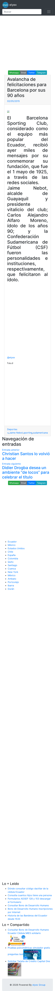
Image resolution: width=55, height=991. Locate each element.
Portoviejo (13, 582)
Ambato (12, 578)
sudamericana (40, 432)
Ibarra (11, 585)
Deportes (12, 429)
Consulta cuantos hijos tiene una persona (30, 895)
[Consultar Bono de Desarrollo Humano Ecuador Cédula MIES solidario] (17, 940)
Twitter (31, 72)
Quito (11, 561)
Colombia (13, 558)
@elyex (11, 357)
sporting (27, 432)
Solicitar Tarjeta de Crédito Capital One (29, 961)
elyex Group (38, 984)
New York (13, 572)
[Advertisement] (27, 43)
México (12, 545)
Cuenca (12, 568)
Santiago (12, 565)
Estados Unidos (16, 548)
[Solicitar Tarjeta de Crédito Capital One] (14, 969)
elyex (13, 4)
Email (23, 72)
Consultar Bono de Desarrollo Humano (28, 905)
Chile (10, 551)
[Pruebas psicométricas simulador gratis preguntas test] (32, 954)
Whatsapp (14, 72)
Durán (11, 588)
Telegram (41, 72)
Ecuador (12, 541)
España (12, 555)
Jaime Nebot (16, 432)
